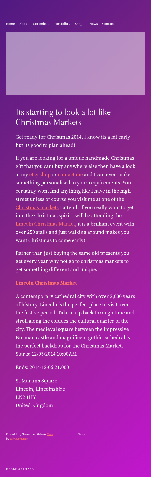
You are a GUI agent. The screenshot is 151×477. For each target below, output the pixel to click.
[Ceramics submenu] (49, 24)
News (50, 434)
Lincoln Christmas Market (45, 223)
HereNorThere (20, 469)
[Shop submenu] (84, 24)
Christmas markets (37, 207)
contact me (70, 174)
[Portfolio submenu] (70, 24)
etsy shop (40, 174)
